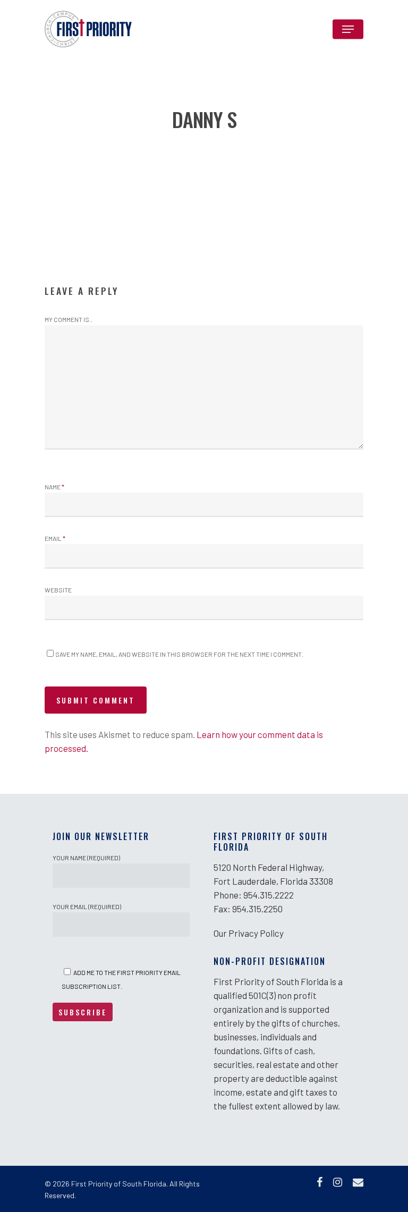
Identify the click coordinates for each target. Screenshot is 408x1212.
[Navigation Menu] (348, 29)
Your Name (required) (86, 857)
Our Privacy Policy (249, 933)
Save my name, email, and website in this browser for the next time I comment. (179, 654)
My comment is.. (68, 319)
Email (55, 538)
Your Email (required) (87, 906)
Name (54, 486)
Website (58, 590)
